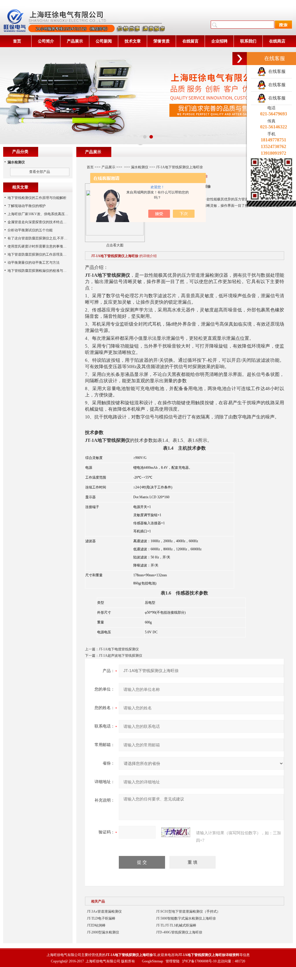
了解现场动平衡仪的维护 (27, 206)
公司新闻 (104, 41)
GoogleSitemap (152, 961)
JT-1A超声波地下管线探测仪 (120, 656)
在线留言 (190, 41)
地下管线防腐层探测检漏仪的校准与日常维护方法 (46, 271)
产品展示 (75, 41)
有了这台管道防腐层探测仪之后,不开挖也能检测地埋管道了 (53, 238)
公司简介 (46, 41)
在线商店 (277, 41)
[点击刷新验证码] (175, 832)
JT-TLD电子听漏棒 (101, 918)
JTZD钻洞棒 (96, 925)
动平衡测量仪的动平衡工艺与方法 (34, 263)
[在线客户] (239, 58)
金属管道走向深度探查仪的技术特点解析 (39, 222)
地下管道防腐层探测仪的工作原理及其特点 (40, 254)
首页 (17, 41)
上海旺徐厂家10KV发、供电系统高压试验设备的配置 (48, 214)
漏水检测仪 (139, 167)
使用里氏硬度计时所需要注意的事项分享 (39, 246)
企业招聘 (219, 41)
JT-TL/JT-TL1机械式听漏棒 (176, 925)
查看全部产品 (39, 172)
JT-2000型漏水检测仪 (103, 932)
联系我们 (248, 41)
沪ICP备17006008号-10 (199, 961)
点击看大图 (114, 245)
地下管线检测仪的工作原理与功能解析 (37, 198)
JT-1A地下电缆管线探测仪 (119, 649)
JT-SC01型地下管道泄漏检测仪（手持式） (188, 911)
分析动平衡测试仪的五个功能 (30, 230)
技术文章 (133, 41)
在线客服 (276, 71)
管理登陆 (173, 961)
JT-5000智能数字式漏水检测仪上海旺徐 (186, 918)
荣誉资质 (161, 41)
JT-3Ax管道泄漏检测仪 (104, 911)
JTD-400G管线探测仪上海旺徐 (179, 932)
